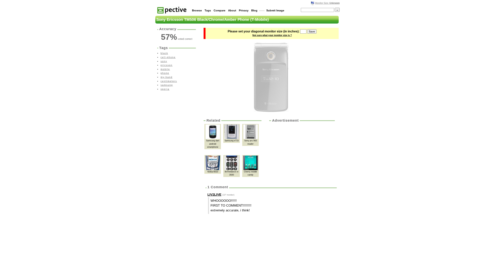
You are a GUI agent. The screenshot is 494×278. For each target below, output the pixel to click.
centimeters (169, 81)
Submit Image (275, 10)
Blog (254, 10)
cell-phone (168, 57)
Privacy (244, 10)
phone (165, 73)
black (164, 53)
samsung (167, 85)
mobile (165, 69)
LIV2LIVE (214, 195)
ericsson (167, 65)
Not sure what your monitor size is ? (272, 35)
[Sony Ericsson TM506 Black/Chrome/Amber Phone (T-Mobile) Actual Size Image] (271, 77)
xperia (165, 89)
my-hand (167, 77)
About (232, 10)
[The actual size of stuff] (171, 9)
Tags (208, 10)
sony (164, 61)
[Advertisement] (301, 152)
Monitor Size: (327, 3)
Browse (197, 10)
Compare (219, 10)
